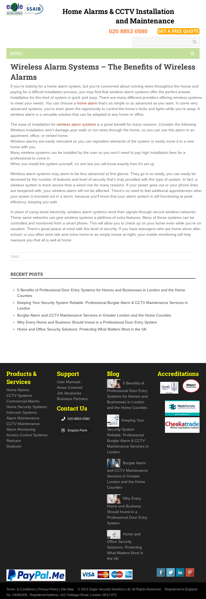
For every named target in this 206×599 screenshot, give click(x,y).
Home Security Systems (26, 407)
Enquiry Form (77, 430)
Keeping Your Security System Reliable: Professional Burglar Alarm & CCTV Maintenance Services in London (128, 436)
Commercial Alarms (22, 401)
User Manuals (68, 382)
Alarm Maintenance (22, 418)
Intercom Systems (21, 412)
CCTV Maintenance (23, 424)
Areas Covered (69, 387)
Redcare (13, 440)
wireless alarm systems (76, 124)
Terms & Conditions (21, 589)
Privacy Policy (48, 589)
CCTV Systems (19, 395)
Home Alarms (17, 390)
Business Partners (72, 399)
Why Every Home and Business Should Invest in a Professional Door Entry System (87, 322)
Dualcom (13, 446)
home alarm (86, 103)
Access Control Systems (26, 435)
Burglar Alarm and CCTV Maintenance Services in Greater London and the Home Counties (94, 315)
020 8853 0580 (79, 419)
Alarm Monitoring (20, 429)
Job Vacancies (69, 393)
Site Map (67, 589)
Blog (113, 373)
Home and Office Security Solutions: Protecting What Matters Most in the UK (81, 329)
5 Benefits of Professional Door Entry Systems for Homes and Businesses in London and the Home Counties (127, 395)
